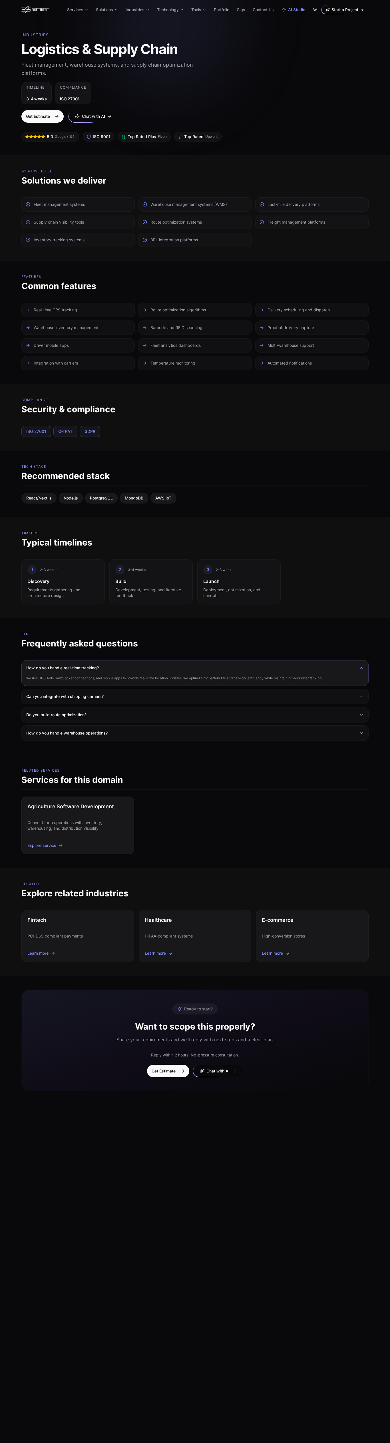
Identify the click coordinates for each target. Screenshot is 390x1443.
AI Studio (296, 9)
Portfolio (221, 9)
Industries (135, 9)
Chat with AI (93, 116)
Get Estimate (38, 116)
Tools (196, 9)
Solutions (104, 9)
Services (75, 9)
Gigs (241, 9)
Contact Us (263, 9)
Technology (168, 9)
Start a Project (344, 9)
